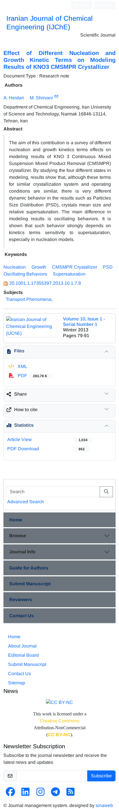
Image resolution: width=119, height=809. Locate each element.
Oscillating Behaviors (25, 273)
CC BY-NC (59, 734)
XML (21, 366)
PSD (108, 267)
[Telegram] (55, 793)
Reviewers (20, 599)
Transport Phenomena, (29, 299)
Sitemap (16, 682)
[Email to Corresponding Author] (56, 96)
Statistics (24, 425)
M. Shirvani (41, 97)
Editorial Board (23, 655)
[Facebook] (10, 793)
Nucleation (14, 267)
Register (104, 5)
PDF (31, 375)
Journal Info (22, 551)
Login (83, 5)
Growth (38, 267)
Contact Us (21, 615)
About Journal (22, 645)
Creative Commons (59, 720)
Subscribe (101, 775)
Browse (17, 535)
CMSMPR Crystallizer (74, 267)
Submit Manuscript (30, 583)
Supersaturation (69, 273)
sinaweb (104, 805)
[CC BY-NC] (59, 702)
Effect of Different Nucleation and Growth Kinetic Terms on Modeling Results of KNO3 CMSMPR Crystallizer (59, 60)
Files (19, 350)
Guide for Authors (28, 567)
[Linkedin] (25, 793)
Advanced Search (25, 501)
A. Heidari (13, 97)
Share (20, 394)
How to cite (26, 409)
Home (15, 519)
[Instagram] (40, 793)
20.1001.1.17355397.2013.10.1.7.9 (45, 283)
